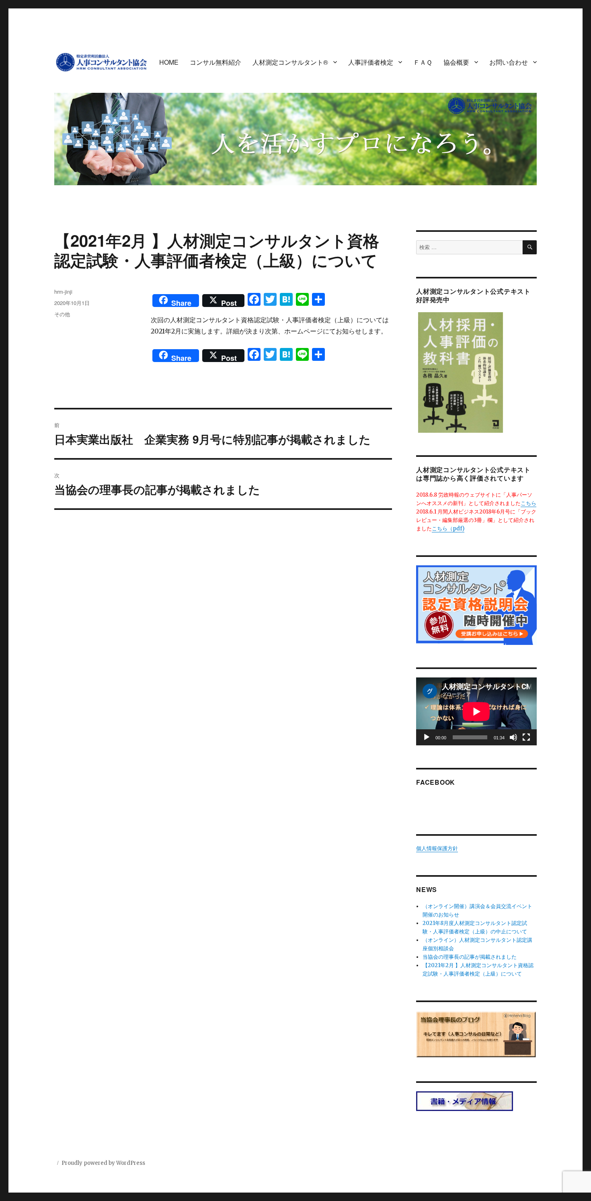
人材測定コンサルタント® (290, 62)
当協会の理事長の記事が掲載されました (470, 956)
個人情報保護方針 (437, 848)
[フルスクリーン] (526, 737)
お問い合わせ (508, 62)
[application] (476, 711)
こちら (528, 503)
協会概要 (456, 62)
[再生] (427, 737)
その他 (62, 314)
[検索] (530, 247)
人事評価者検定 (370, 62)
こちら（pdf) (448, 528)
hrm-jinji (63, 291)
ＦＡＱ (422, 62)
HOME (169, 62)
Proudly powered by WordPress (103, 1163)
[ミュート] (513, 737)
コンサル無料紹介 (215, 62)
